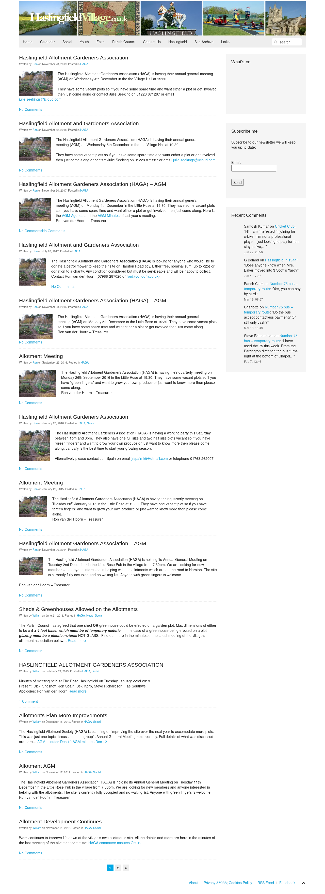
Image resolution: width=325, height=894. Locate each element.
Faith (100, 41)
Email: (236, 162)
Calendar (47, 41)
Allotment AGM (37, 766)
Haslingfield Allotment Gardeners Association (73, 57)
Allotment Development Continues (60, 821)
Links (225, 41)
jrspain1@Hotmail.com (150, 458)
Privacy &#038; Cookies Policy (228, 882)
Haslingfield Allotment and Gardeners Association (79, 123)
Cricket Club (285, 226)
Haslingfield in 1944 (281, 259)
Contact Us (152, 41)
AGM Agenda (73, 215)
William (36, 615)
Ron (35, 64)
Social (67, 41)
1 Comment (28, 701)
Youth (84, 41)
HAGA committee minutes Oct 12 (114, 842)
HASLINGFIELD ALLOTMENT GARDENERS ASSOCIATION (91, 665)
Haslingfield (177, 41)
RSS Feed (265, 882)
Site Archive (204, 41)
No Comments (30, 109)
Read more (77, 640)
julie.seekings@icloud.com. (40, 99)
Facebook (287, 882)
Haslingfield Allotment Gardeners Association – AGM (82, 543)
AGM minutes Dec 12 (54, 741)
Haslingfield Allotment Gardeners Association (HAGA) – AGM (92, 184)
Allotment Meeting (41, 356)
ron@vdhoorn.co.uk (142, 276)
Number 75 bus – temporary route (268, 309)
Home (27, 41)
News (90, 423)
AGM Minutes (109, 215)
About (193, 882)
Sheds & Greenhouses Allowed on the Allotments (78, 609)
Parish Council (123, 41)
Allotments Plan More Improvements (63, 715)
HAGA (84, 64)
